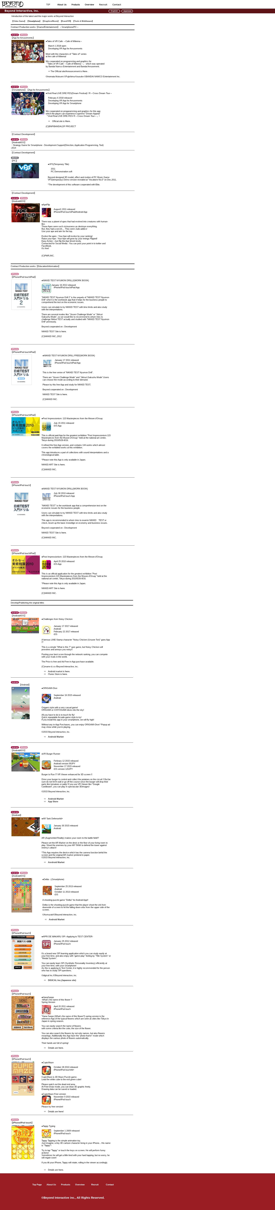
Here (84, 71)
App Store (53, 801)
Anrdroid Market (56, 862)
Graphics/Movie (51, 21)
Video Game (18, 21)
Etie (97, 184)
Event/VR (66, 21)
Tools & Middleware (83, 21)
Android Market (56, 736)
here (63, 331)
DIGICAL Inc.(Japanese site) (62, 980)
